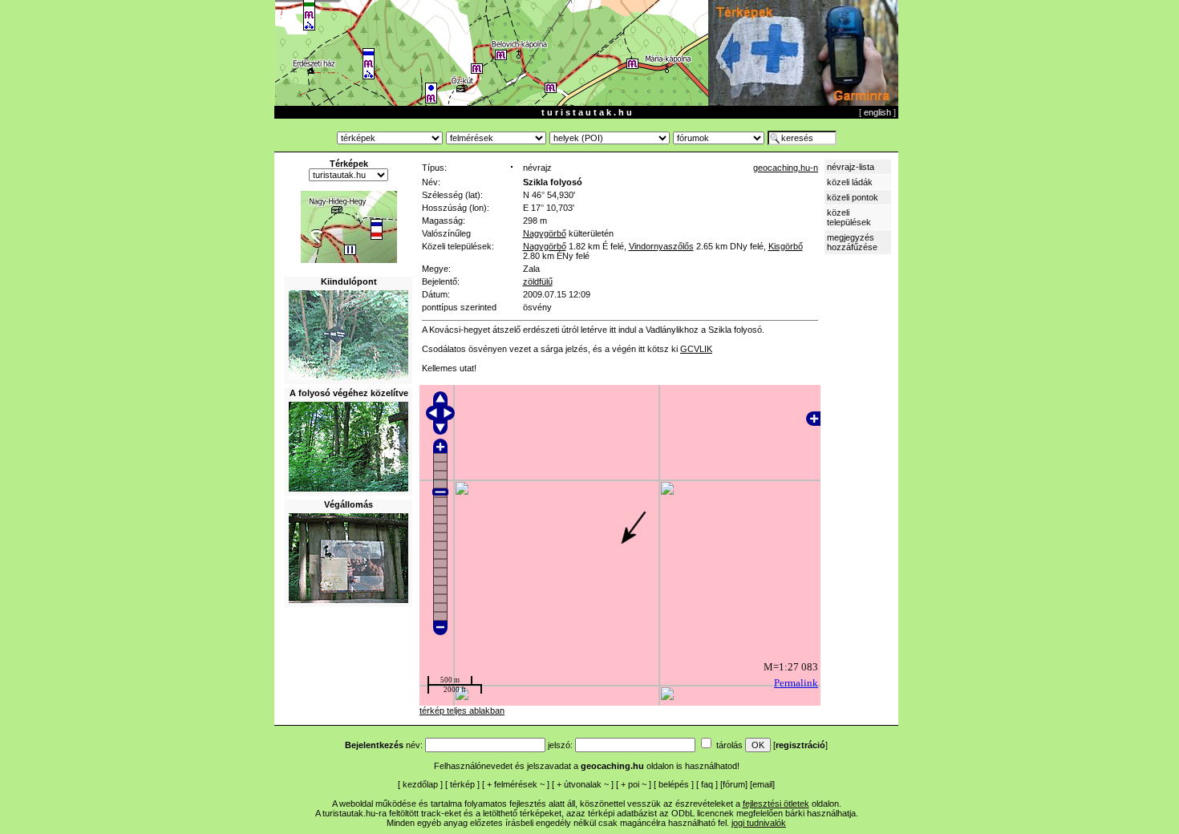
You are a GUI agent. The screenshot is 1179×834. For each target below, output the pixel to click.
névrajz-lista (850, 167)
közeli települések (849, 217)
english (877, 112)
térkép (462, 784)
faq (707, 784)
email (762, 784)
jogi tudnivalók (758, 823)
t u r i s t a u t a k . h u (586, 112)
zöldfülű (538, 281)
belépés (673, 784)
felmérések (515, 784)
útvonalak (583, 784)
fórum (734, 784)
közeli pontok (852, 197)
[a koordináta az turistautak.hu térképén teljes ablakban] (349, 260)
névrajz (537, 167)
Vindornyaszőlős (661, 246)
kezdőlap (420, 784)
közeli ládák (850, 182)
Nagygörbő (544, 233)
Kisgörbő (785, 246)
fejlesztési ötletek (776, 803)
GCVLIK (696, 349)
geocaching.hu (612, 766)
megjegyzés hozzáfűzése (852, 242)
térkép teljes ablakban (461, 710)
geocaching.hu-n (785, 167)
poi (633, 784)
